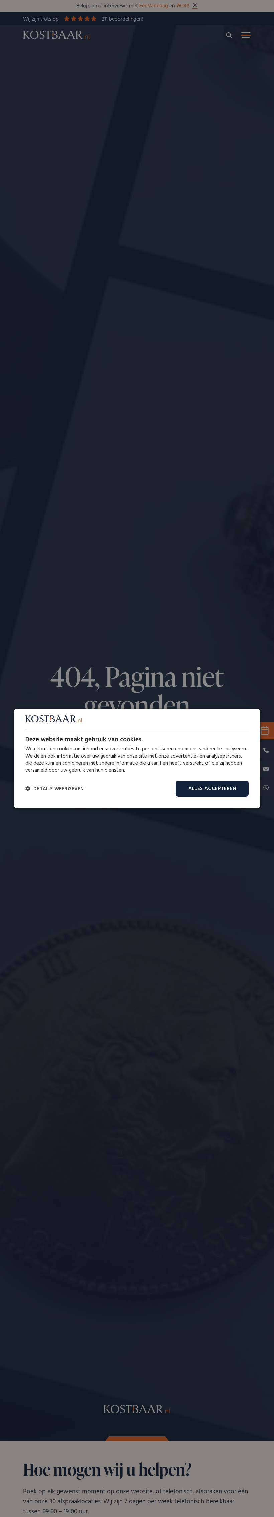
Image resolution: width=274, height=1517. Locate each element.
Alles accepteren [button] (212, 789)
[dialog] (137, 759)
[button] (54, 789)
